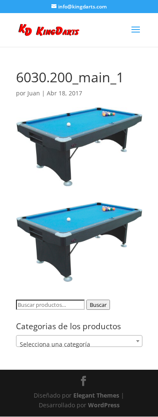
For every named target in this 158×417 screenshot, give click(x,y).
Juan (33, 93)
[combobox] (79, 341)
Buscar (98, 305)
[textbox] (79, 344)
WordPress (104, 405)
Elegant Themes (96, 395)
